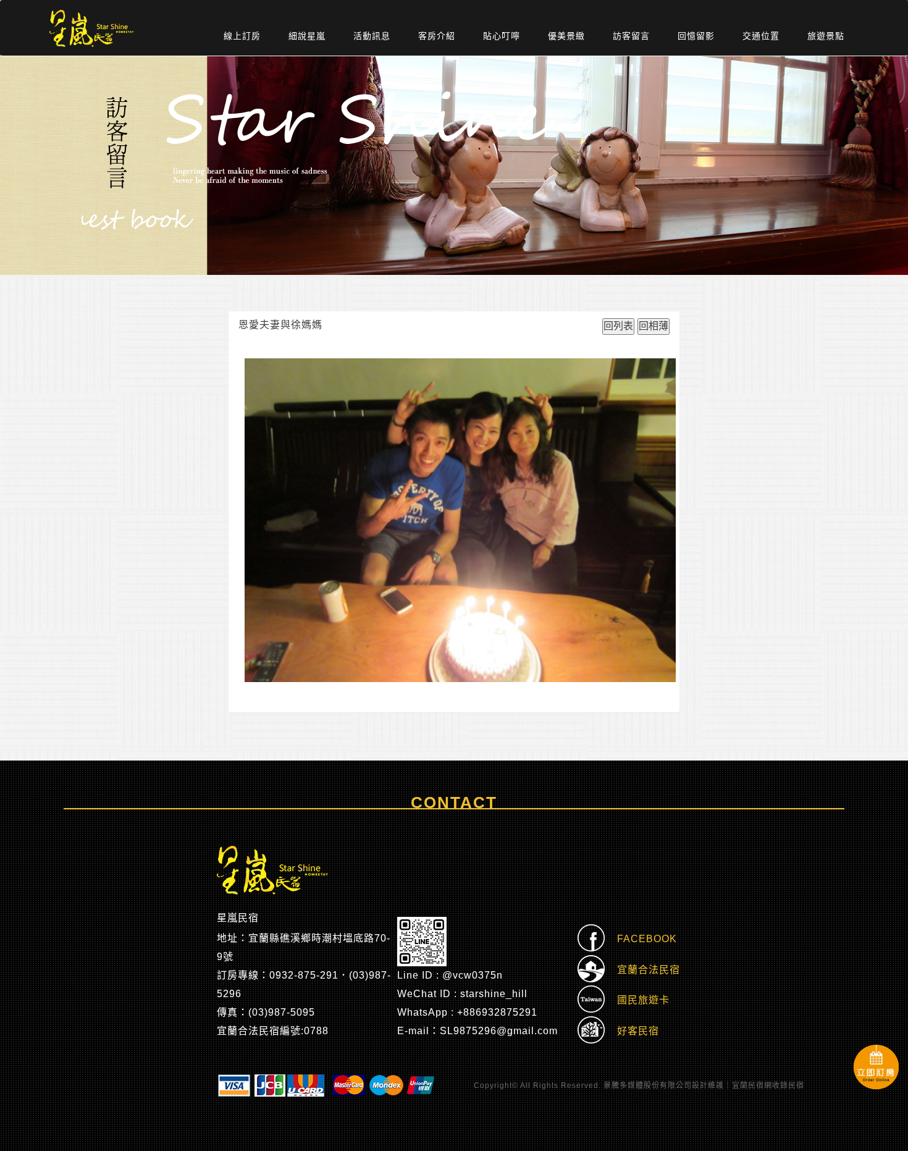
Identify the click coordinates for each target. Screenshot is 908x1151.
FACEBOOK (641, 939)
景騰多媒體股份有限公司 (647, 1085)
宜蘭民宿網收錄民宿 (768, 1085)
